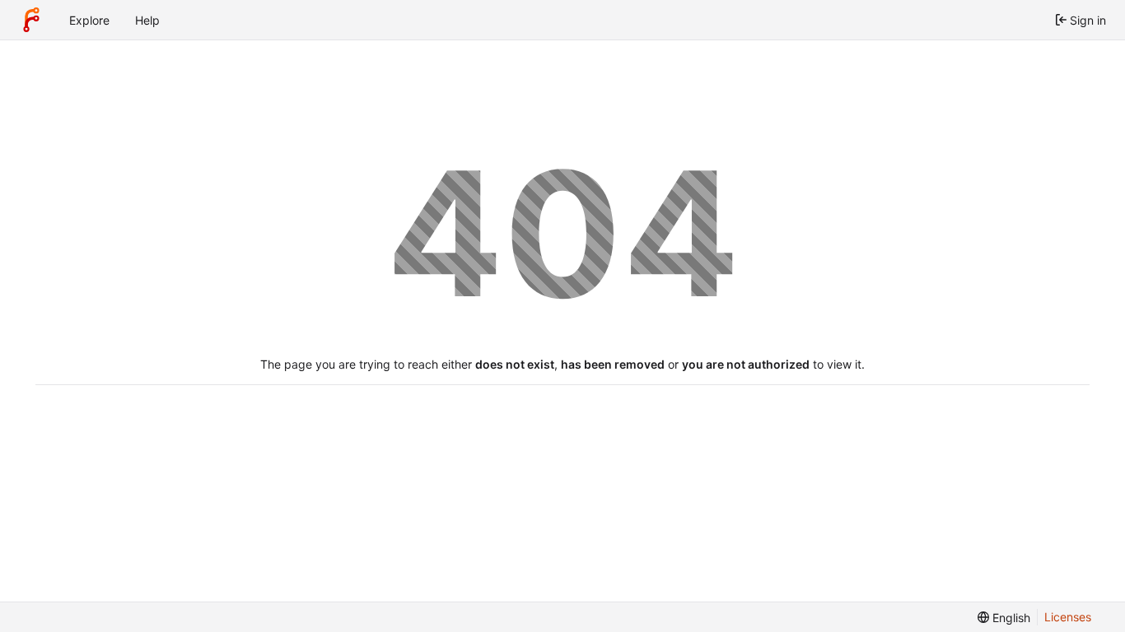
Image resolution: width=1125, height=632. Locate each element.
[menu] (1004, 618)
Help (147, 20)
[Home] (31, 20)
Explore (89, 20)
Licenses (1067, 617)
